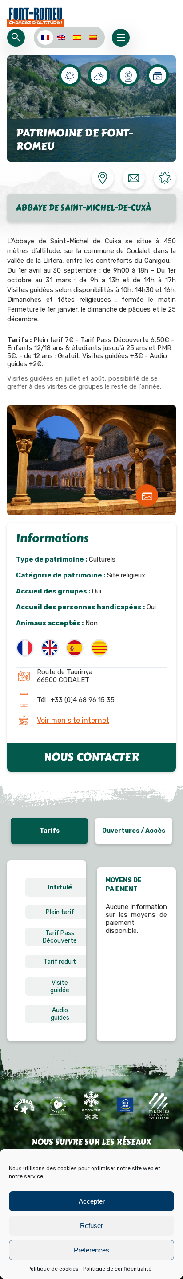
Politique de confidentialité (117, 1269)
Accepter (92, 1201)
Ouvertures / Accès (133, 830)
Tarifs (50, 830)
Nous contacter (91, 757)
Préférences (91, 1250)
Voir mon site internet (73, 720)
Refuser (91, 1225)
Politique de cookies (53, 1269)
